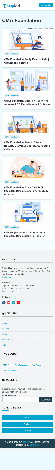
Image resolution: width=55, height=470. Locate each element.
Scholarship (7, 339)
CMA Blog (27, 417)
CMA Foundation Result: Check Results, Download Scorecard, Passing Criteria (27, 146)
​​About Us (6, 334)
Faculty (5, 329)
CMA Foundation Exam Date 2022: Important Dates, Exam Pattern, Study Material (26, 191)
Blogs (30, 28)
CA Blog (27, 424)
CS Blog (27, 430)
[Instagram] (8, 302)
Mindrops (34, 445)
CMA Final (7, 365)
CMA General (36, 365)
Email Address (9, 395)
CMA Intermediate (10, 371)
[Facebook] (4, 302)
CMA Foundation (21, 365)
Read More (7, 277)
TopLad (26, 442)
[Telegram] (13, 302)
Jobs (4, 345)
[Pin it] (18, 302)
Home (4, 323)
